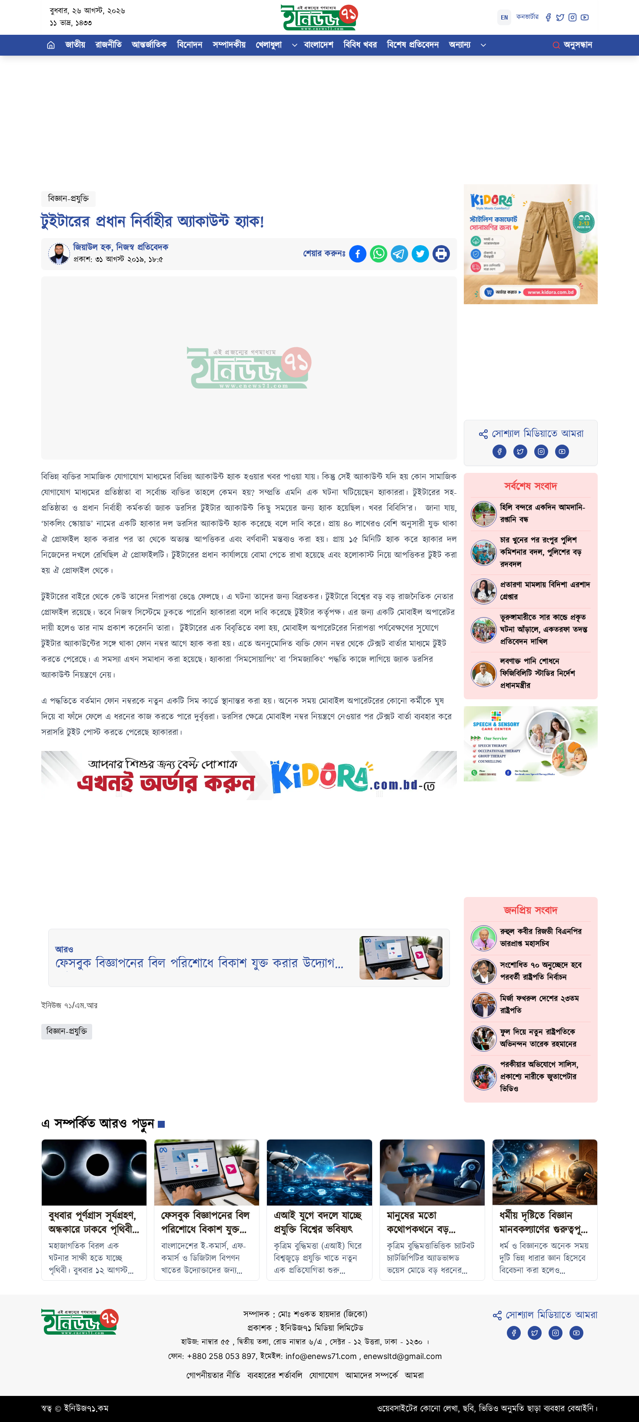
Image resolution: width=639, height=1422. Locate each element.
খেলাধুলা (269, 45)
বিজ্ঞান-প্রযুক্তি (68, 199)
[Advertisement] (302, 116)
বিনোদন (190, 45)
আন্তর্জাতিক (149, 45)
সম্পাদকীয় (229, 45)
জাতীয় (75, 45)
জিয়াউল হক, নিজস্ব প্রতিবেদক (121, 248)
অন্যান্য (459, 45)
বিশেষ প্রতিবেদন (413, 45)
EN (504, 17)
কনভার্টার (527, 17)
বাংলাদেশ (318, 45)
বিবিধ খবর (360, 45)
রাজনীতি (109, 45)
